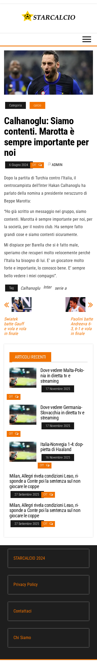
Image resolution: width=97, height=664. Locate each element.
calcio (37, 105)
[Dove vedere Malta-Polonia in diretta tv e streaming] (22, 377)
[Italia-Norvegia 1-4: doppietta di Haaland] (22, 451)
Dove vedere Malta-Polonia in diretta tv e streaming (62, 375)
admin (57, 165)
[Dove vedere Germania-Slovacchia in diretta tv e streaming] (22, 414)
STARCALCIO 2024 (29, 558)
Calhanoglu (30, 288)
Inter (47, 287)
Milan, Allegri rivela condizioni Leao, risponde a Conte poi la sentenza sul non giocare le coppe (44, 481)
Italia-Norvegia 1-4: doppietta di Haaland (61, 446)
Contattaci (22, 611)
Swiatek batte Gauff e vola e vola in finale (15, 326)
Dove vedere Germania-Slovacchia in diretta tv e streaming (62, 412)
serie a (61, 288)
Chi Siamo (22, 637)
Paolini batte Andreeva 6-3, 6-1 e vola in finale (82, 326)
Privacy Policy (25, 584)
